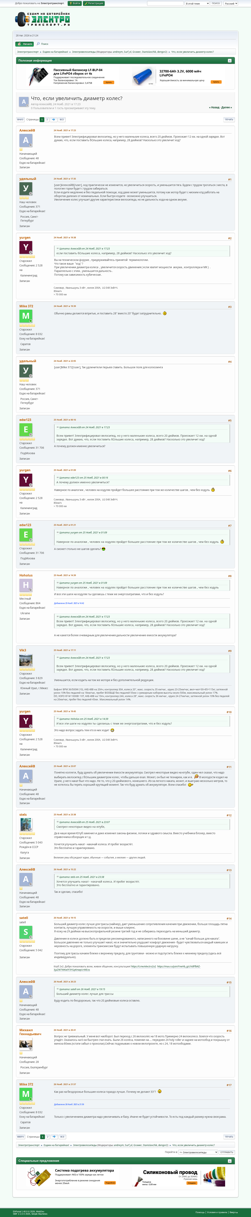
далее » (226, 107)
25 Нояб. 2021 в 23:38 (65, 814)
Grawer (137, 51)
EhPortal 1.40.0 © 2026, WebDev (28, 1211)
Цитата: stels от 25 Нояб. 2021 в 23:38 (81, 877)
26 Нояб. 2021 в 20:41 (65, 1029)
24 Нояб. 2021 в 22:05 (65, 360)
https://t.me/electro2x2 (143, 966)
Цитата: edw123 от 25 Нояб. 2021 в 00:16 (83, 477)
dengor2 (161, 51)
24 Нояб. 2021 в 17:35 (65, 178)
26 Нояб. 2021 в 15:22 (65, 869)
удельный (27, 179)
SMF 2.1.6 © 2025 (21, 1214)
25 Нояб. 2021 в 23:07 (65, 766)
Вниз (20, 119)
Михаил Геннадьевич (30, 1032)
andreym (118, 51)
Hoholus (26, 575)
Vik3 (22, 650)
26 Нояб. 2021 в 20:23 (65, 981)
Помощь (200, 1212)
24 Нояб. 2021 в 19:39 (65, 306)
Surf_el (127, 51)
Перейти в (171, 1152)
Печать (229, 119)
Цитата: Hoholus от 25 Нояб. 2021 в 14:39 (83, 719)
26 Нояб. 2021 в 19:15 (65, 917)
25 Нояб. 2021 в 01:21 (65, 524)
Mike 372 (26, 306)
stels (23, 814)
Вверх (20, 1136)
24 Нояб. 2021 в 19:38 (65, 237)
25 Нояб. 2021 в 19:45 (65, 711)
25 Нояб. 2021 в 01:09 (65, 470)
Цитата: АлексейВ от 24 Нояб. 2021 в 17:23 (84, 248)
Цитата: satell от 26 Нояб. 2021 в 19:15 (82, 989)
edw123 (25, 420)
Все (62, 119)
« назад (214, 107)
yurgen (25, 237)
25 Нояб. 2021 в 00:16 (65, 419)
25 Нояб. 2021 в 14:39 (65, 575)
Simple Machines (39, 1214)
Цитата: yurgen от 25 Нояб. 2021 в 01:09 (83, 532)
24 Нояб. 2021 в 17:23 (65, 130)
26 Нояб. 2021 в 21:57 (65, 1084)
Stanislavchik (149, 51)
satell (23, 918)
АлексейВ (27, 130)
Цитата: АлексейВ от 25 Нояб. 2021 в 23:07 (84, 822)
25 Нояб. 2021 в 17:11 (65, 650)
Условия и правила (217, 1212)
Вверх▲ (234, 1212)
